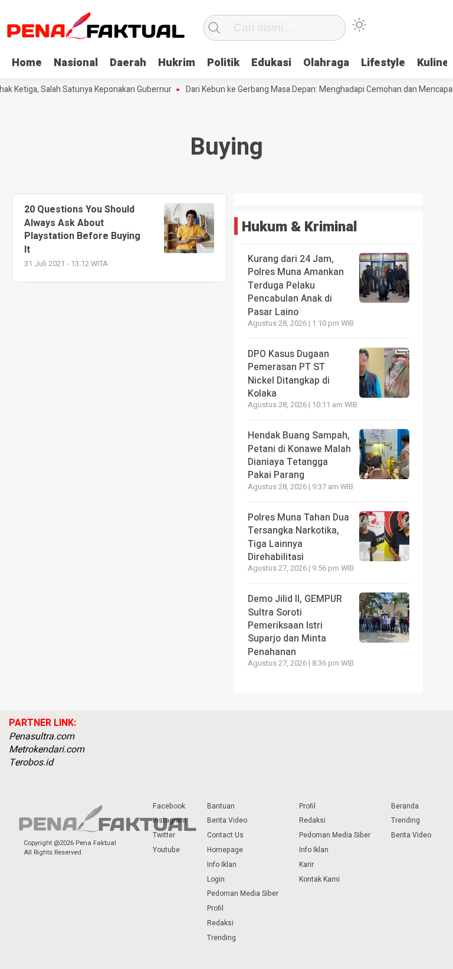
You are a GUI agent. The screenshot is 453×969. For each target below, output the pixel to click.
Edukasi (271, 63)
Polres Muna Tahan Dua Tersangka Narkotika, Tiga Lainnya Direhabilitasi (298, 537)
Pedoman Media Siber (242, 893)
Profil (215, 908)
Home (27, 63)
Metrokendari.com (46, 749)
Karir (306, 864)
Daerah (128, 63)
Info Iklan (222, 864)
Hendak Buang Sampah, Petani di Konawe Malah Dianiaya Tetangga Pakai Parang (299, 455)
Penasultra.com (41, 736)
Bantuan (221, 806)
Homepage (225, 849)
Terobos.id (31, 762)
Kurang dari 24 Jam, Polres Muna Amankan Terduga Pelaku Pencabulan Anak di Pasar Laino (296, 285)
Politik (223, 63)
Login (216, 879)
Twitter (164, 835)
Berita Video (227, 820)
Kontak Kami (319, 879)
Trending (221, 937)
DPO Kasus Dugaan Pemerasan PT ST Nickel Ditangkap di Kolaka (289, 374)
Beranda (405, 806)
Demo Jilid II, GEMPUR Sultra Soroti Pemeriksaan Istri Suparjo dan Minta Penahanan (295, 625)
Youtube (166, 849)
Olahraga (326, 63)
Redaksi (220, 923)
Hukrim (176, 63)
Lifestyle (383, 63)
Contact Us (225, 835)
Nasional (76, 63)
